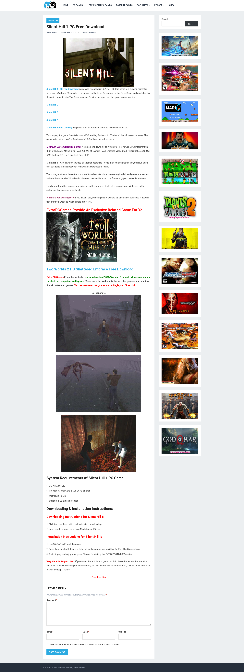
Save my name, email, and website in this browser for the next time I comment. (85, 644)
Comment (51, 600)
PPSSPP (158, 5)
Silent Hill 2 (52, 104)
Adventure (53, 20)
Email (85, 632)
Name (49, 632)
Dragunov (51, 32)
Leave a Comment (88, 32)
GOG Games (142, 5)
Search (165, 19)
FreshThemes (79, 667)
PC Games (78, 5)
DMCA (171, 5)
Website (122, 632)
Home (65, 5)
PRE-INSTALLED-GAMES (100, 5)
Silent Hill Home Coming (59, 127)
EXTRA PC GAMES (56, 667)
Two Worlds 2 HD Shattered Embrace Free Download (89, 269)
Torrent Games (124, 5)
